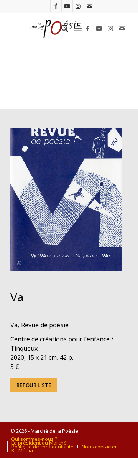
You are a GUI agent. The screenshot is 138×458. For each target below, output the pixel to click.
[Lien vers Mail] (89, 6)
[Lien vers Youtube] (67, 6)
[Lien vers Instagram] (78, 6)
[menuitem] (60, 28)
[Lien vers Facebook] (56, 6)
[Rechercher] (60, 28)
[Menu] (78, 28)
